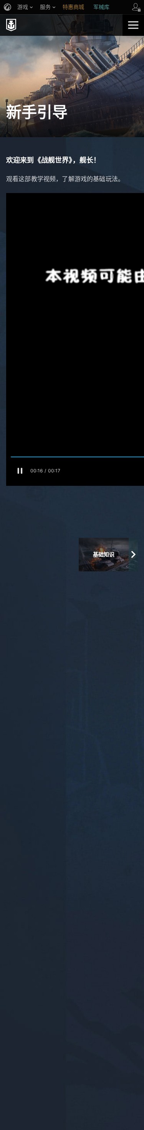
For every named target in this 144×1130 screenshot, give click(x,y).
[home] (61, 25)
